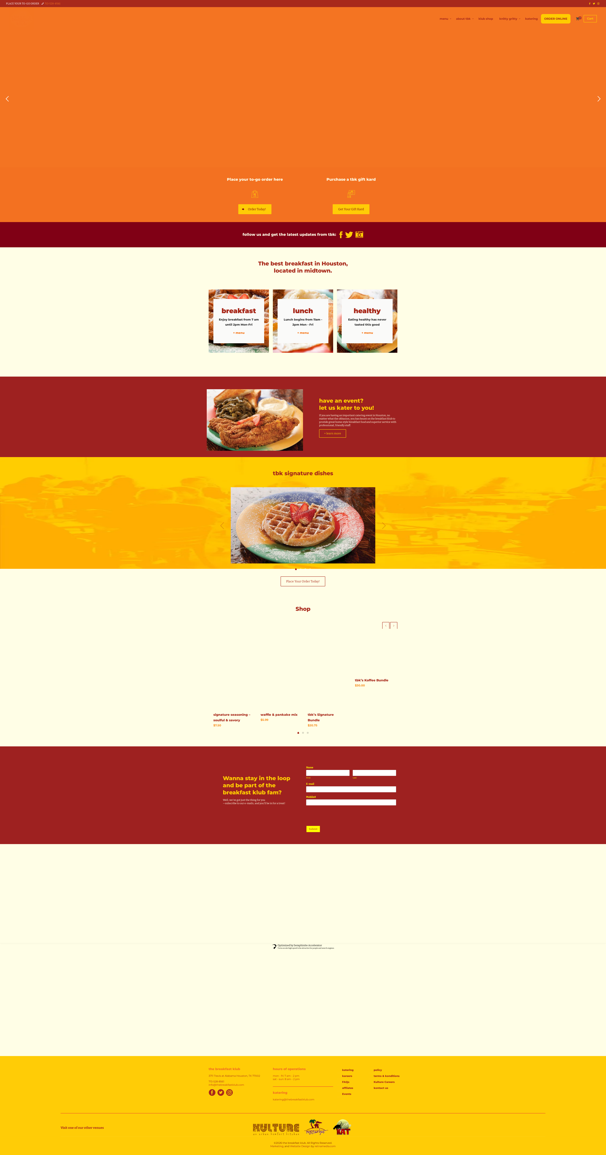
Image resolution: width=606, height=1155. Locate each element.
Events (346, 1093)
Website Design (300, 1146)
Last (355, 778)
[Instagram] (598, 3)
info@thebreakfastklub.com (226, 1084)
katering (348, 1070)
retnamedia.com (325, 1146)
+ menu (238, 332)
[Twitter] (594, 3)
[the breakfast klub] (21, 18)
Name (310, 767)
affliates (347, 1088)
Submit (313, 829)
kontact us (381, 1088)
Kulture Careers (384, 1082)
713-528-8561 (52, 3)
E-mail (311, 783)
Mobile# (311, 796)
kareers (347, 1076)
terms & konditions (387, 1076)
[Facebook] (589, 3)
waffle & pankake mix (279, 715)
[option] (303, 525)
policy (378, 1070)
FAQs (345, 1082)
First (308, 778)
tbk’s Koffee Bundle (371, 680)
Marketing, (277, 1146)
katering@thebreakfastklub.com (293, 1099)
